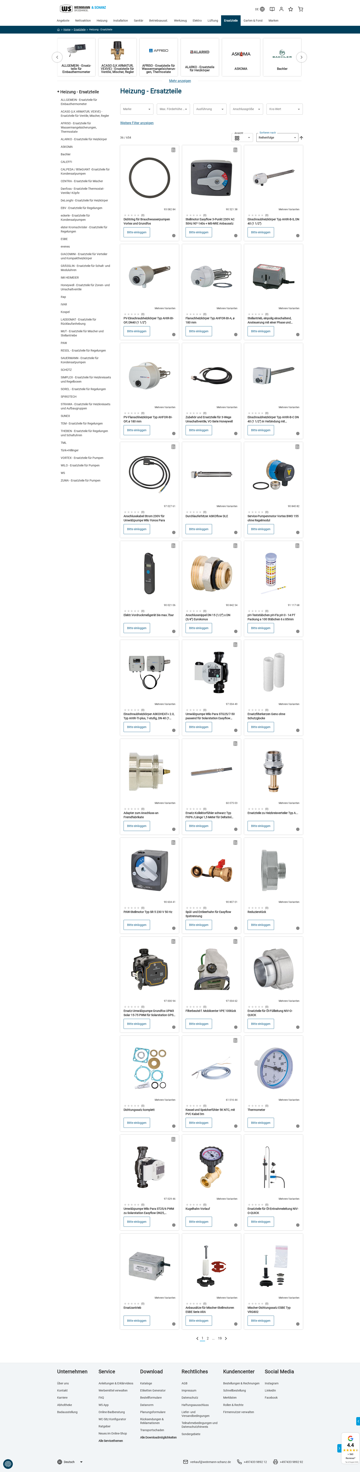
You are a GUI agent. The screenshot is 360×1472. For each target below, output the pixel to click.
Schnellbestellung (234, 1390)
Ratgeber (105, 1426)
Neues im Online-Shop (113, 1433)
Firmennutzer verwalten (238, 1412)
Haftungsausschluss (195, 1405)
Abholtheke (64, 1405)
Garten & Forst (253, 20)
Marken (273, 20)
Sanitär (138, 20)
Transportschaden (152, 1430)
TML (64, 442)
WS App (104, 1405)
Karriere (62, 1397)
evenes (65, 246)
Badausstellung (67, 1412)
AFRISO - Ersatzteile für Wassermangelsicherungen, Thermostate (79, 127)
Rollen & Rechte (233, 1405)
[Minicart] (300, 10)
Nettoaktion (83, 20)
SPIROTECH (68, 396)
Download (151, 1372)
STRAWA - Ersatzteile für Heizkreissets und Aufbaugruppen (85, 406)
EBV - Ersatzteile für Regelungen (81, 208)
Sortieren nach (268, 132)
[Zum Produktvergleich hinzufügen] (173, 150)
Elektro (197, 20)
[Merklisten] (290, 11)
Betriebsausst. (158, 20)
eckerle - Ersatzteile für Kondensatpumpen (75, 217)
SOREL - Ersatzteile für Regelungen (83, 389)
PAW (64, 343)
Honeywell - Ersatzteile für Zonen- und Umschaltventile (85, 287)
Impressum (189, 1390)
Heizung (102, 20)
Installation (120, 20)
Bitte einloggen (136, 232)
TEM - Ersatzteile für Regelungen (82, 423)
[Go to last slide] (57, 57)
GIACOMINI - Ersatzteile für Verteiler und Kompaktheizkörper (84, 256)
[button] (136, 109)
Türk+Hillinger (70, 450)
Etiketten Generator (153, 1390)
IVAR (64, 304)
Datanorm (146, 1405)
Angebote (63, 20)
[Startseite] (58, 30)
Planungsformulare (152, 1412)
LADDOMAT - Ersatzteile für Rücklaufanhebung (78, 321)
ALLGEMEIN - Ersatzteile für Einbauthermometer (79, 102)
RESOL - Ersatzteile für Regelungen (83, 350)
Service (107, 1372)
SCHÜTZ (66, 369)
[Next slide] (302, 57)
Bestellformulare (151, 1397)
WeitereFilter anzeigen (137, 123)
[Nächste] (225, 1338)
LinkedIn (270, 1390)
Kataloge (146, 1383)
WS (63, 473)
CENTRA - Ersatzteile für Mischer (82, 181)
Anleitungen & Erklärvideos (116, 1383)
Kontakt (62, 1390)
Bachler (66, 154)
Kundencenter (239, 1372)
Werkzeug (180, 20)
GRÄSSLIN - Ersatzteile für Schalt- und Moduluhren (85, 268)
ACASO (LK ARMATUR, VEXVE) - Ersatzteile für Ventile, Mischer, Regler (85, 113)
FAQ (101, 1397)
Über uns (63, 1383)
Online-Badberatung (112, 1412)
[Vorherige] (197, 1338)
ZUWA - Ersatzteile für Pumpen (80, 480)
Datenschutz (190, 1397)
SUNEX (65, 416)
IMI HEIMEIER (70, 277)
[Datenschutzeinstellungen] (8, 1464)
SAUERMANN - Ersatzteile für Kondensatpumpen (80, 360)
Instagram (271, 1383)
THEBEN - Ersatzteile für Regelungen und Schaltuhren (84, 433)
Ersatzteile (231, 20)
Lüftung (213, 20)
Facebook (271, 1397)
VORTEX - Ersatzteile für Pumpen (82, 458)
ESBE (64, 239)
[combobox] (242, 137)
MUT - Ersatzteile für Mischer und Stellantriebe (82, 333)
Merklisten (230, 1397)
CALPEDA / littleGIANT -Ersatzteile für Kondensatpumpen (85, 171)
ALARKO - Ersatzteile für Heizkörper (84, 139)
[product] (149, 193)
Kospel (65, 312)
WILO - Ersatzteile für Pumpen (80, 465)
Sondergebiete (191, 1434)
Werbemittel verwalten (113, 1390)
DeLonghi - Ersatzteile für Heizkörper (84, 200)
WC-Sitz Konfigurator (112, 1419)
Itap (63, 297)
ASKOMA (67, 146)
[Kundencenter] (281, 10)
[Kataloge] (272, 10)
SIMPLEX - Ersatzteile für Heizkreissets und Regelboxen (86, 379)
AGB (184, 1383)
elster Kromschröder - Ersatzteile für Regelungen (84, 229)
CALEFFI (66, 162)
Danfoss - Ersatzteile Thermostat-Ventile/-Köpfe (82, 191)
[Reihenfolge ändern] (301, 137)
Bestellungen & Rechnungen (241, 1383)
